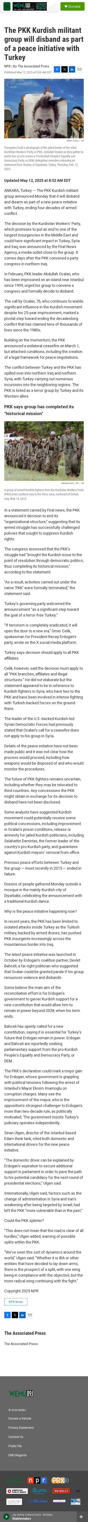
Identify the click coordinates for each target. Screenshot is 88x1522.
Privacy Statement (21, 1427)
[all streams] (82, 1516)
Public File (15, 1446)
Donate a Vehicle (20, 1418)
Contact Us (16, 1437)
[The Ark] (78, 1491)
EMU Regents (18, 1455)
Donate (74, 6)
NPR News (16, 1301)
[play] (6, 1517)
